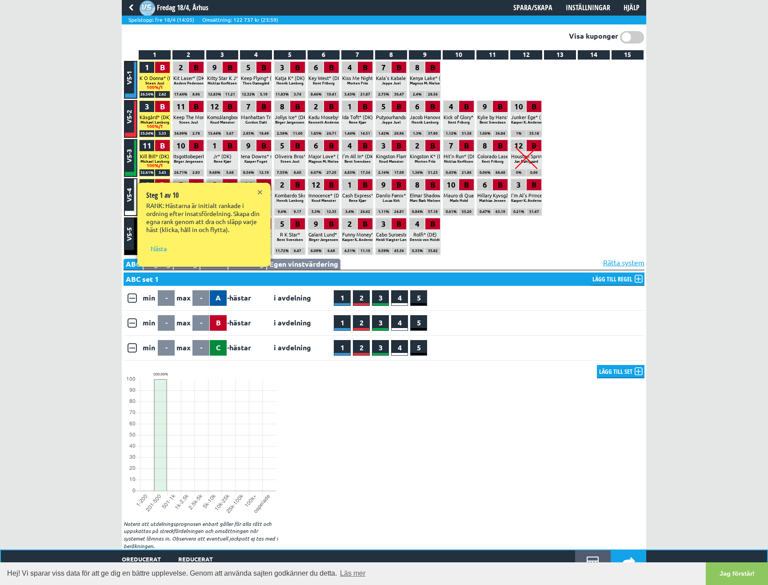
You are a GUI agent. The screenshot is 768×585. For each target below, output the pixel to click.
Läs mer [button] (352, 573)
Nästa (159, 248)
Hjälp (632, 7)
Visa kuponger (593, 36)
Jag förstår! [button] (737, 573)
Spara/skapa (532, 7)
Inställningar (588, 7)
